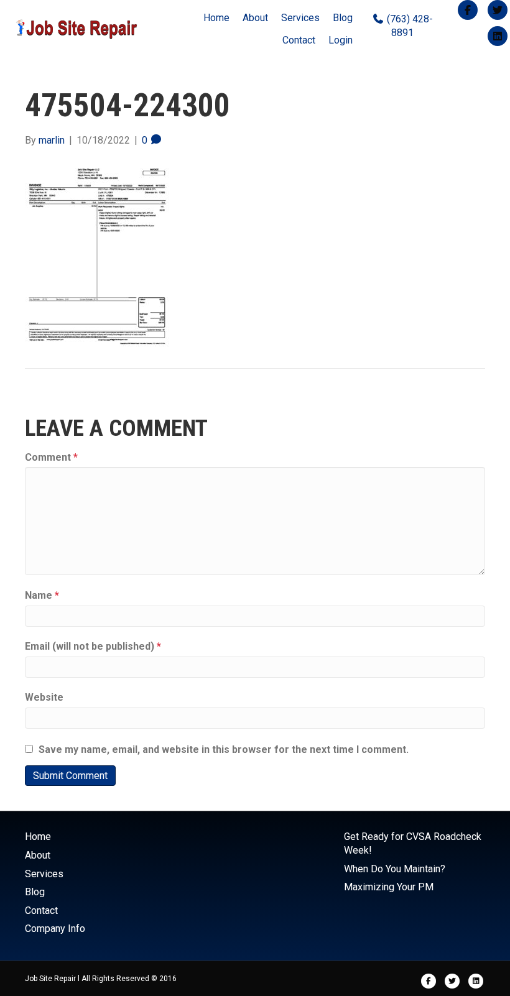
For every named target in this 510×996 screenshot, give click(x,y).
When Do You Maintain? (394, 869)
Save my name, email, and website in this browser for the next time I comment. (224, 749)
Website (44, 697)
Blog (343, 18)
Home (216, 18)
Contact (298, 40)
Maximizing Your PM (389, 887)
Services (300, 18)
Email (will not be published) (93, 646)
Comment (51, 457)
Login (340, 40)
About (255, 18)
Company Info (55, 928)
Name (42, 595)
